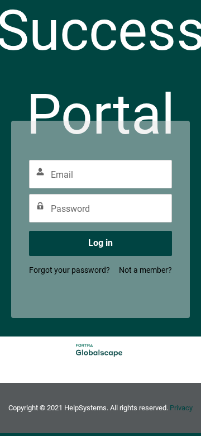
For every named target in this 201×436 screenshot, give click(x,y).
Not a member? (145, 270)
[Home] (105, 349)
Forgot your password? (69, 270)
